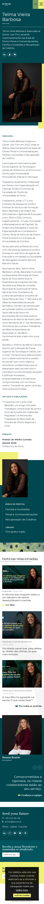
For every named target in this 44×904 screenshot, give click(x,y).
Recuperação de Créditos (20, 519)
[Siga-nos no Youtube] (15, 833)
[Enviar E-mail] (15, 54)
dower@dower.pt (13, 822)
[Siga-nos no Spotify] (20, 833)
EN (35, 4)
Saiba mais (22, 890)
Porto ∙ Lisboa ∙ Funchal (14, 826)
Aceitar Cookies (22, 895)
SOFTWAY (29, 901)
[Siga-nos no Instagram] (9, 833)
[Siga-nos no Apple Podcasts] (25, 833)
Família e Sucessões (17, 509)
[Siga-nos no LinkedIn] (4, 833)
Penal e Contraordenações (21, 514)
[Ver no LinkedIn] (4, 54)
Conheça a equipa (31, 795)
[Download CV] (9, 54)
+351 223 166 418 (12, 818)
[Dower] (6, 4)
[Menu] (41, 4)
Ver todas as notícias (30, 706)
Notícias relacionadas (20, 559)
